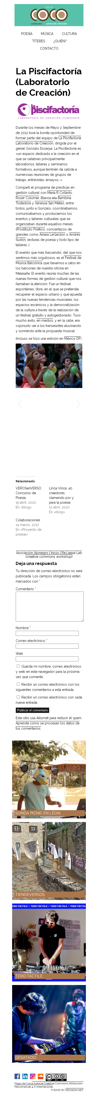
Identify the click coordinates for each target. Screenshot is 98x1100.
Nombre (23, 628)
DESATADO (25, 1057)
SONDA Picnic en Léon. (38, 813)
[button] (19, 403)
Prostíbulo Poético (31, 229)
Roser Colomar (27, 198)
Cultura (69, 34)
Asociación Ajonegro (32, 553)
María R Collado (59, 193)
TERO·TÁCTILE (29, 976)
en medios (45, 320)
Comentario (26, 589)
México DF (72, 338)
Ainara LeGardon (52, 234)
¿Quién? (60, 41)
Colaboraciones (28, 520)
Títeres (38, 41)
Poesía (26, 34)
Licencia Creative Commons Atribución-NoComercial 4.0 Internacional (49, 1085)
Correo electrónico (31, 641)
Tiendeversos (30, 894)
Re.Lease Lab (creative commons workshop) (53, 555)
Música (47, 34)
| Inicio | (55, 553)
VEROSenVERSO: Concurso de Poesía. (29, 493)
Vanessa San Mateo (49, 203)
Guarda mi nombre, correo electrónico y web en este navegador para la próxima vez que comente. (48, 672)
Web (19, 653)
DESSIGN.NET (74, 1090)
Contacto (49, 48)
